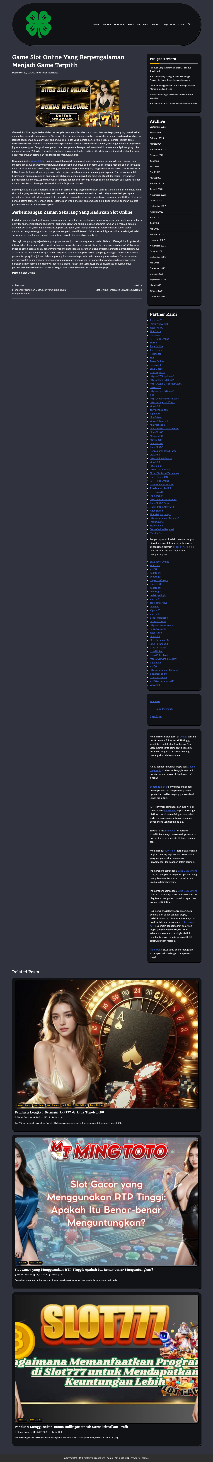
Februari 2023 (157, 183)
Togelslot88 (156, 320)
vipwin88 (36, 160)
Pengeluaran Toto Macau (163, 450)
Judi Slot (106, 24)
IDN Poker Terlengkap (161, 708)
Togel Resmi (156, 349)
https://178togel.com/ (162, 376)
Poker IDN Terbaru (160, 469)
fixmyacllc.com (157, 424)
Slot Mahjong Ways (160, 514)
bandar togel (24, 1105)
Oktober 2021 (156, 251)
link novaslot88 (158, 621)
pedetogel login (158, 595)
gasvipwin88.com (159, 409)
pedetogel (155, 572)
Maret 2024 (155, 143)
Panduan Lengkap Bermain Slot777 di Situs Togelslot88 (59, 1112)
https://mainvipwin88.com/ (164, 398)
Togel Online (169, 24)
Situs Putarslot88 (159, 639)
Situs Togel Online (159, 561)
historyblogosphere (94, 1457)
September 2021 (158, 257)
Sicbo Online (156, 525)
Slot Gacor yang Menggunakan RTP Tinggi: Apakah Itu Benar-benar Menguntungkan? (84, 1270)
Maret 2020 (155, 285)
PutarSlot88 (156, 447)
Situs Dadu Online (187, 870)
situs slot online (158, 677)
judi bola (154, 606)
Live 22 (183, 736)
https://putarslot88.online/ (164, 517)
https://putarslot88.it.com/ (164, 669)
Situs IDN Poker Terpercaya (164, 473)
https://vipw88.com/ (161, 458)
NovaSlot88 (156, 435)
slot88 (153, 569)
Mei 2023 (154, 166)
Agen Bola (155, 662)
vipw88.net (156, 417)
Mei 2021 (154, 262)
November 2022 (158, 194)
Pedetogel (155, 353)
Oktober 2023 (156, 155)
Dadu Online (157, 521)
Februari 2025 (157, 138)
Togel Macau (156, 327)
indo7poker (156, 465)
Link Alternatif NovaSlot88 (164, 428)
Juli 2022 (154, 217)
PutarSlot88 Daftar (160, 503)
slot (152, 394)
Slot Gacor (155, 331)
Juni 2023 (154, 161)
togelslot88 (156, 583)
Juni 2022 (154, 223)
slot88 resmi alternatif (162, 681)
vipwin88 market (159, 420)
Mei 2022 (154, 228)
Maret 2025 (155, 132)
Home (96, 24)
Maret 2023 (155, 177)
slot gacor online (158, 673)
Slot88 (153, 342)
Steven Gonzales (49, 72)
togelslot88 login (159, 580)
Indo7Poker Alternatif (162, 484)
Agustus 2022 (156, 211)
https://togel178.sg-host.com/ (166, 383)
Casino (182, 24)
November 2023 (158, 149)
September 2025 (158, 126)
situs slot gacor (158, 647)
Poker (131, 24)
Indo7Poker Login (159, 654)
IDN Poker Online (159, 338)
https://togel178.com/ (162, 391)
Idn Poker (155, 334)
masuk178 (155, 387)
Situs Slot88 (156, 368)
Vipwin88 (155, 413)
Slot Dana (155, 565)
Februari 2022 (157, 234)
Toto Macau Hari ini (160, 488)
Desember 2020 (157, 268)
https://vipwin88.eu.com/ (163, 658)
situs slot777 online (183, 546)
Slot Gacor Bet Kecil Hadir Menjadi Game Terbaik (173, 103)
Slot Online (119, 24)
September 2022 (158, 206)
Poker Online (157, 361)
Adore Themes (141, 1457)
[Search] (189, 24)
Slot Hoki (155, 701)
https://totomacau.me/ (162, 625)
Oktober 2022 (156, 200)
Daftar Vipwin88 (159, 323)
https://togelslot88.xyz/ (162, 402)
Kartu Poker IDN (159, 476)
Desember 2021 (157, 240)
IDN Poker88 (157, 491)
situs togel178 (157, 372)
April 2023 (155, 172)
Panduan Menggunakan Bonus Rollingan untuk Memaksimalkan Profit (71, 1427)
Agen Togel (156, 716)
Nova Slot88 (156, 432)
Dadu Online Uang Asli (162, 529)
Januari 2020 (156, 290)
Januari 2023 (156, 189)
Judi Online (142, 24)
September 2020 (158, 279)
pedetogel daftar (159, 786)
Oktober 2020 (156, 273)
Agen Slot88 (156, 510)
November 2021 (158, 245)
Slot (152, 357)
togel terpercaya (158, 602)
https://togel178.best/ (162, 379)
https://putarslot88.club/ (163, 499)
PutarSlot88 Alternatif (162, 506)
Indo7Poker (156, 495)
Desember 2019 (157, 296)
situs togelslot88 (159, 617)
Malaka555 (156, 532)
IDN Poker (170, 810)
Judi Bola (155, 24)
